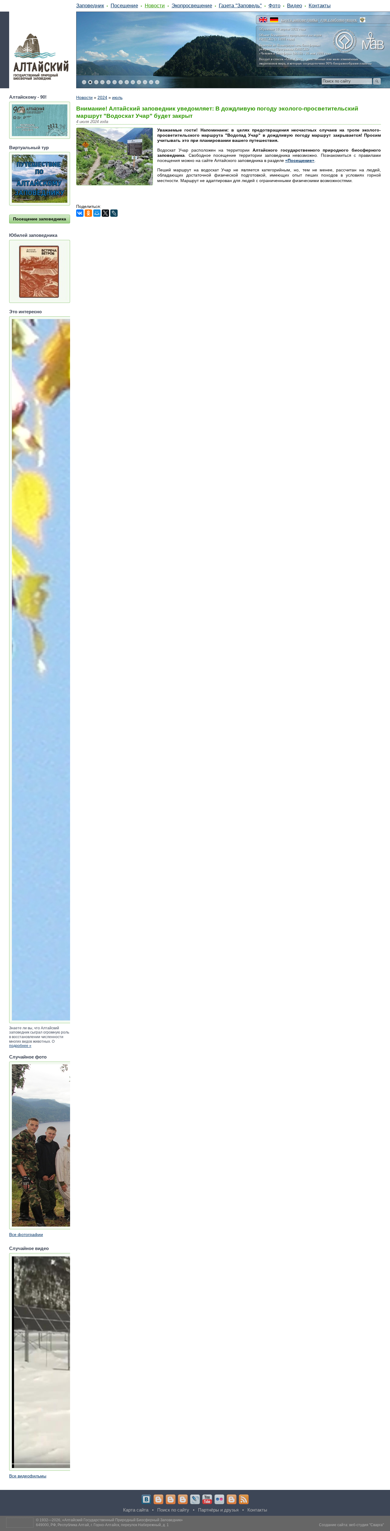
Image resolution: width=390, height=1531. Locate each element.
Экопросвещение (192, 5)
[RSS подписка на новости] (244, 1499)
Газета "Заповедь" (240, 5)
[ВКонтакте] (79, 213)
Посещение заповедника (39, 218)
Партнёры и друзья (218, 1509)
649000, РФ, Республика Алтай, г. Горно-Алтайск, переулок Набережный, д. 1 (102, 1525)
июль (117, 97)
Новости (155, 5)
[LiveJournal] (114, 213)
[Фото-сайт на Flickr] (219, 1499)
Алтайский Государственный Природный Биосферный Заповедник (122, 1520)
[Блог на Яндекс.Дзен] (183, 1499)
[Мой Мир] (97, 213)
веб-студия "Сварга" (366, 1525)
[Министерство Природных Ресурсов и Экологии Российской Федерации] (362, 19)
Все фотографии (26, 1234)
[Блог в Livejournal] (195, 1499)
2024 (102, 97)
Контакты (320, 5)
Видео (294, 5)
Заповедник (90, 5)
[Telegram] (158, 1499)
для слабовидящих (338, 19)
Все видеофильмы (27, 1475)
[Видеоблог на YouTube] (207, 1499)
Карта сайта (135, 1509)
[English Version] (263, 19)
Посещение (124, 5)
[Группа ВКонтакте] (146, 1499)
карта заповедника (299, 19)
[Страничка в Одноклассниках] (171, 1499)
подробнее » (20, 1046)
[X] (105, 213)
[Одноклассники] (88, 213)
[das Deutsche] (274, 19)
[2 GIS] (231, 1499)
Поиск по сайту (173, 1509)
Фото (274, 5)
